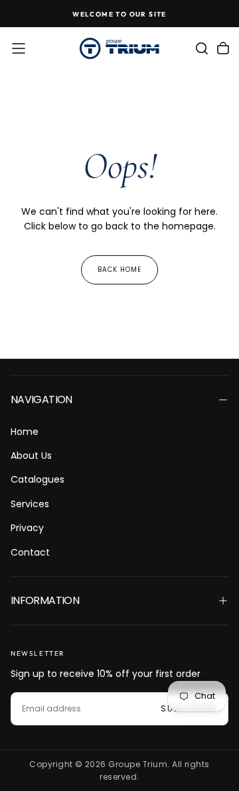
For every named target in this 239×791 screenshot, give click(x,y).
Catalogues (37, 479)
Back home (119, 269)
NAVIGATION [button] (41, 399)
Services (30, 504)
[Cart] (223, 48)
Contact (30, 552)
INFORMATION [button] (45, 600)
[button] (19, 48)
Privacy (27, 527)
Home (25, 431)
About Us (31, 455)
